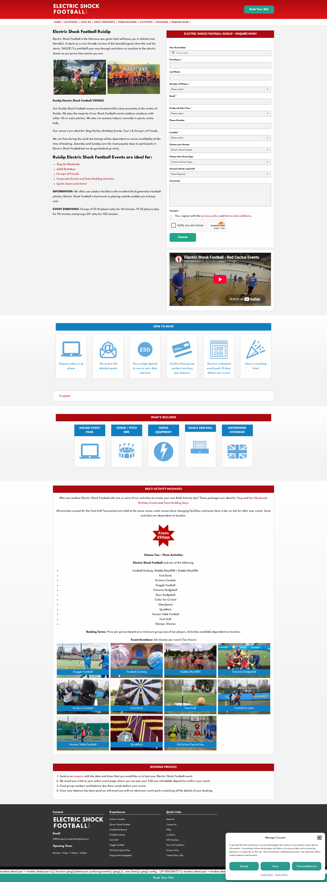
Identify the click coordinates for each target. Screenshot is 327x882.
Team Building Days (176, 503)
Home (57, 22)
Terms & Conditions (175, 845)
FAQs (168, 830)
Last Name (175, 72)
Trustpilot (64, 396)
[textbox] (178, 89)
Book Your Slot (259, 9)
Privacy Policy (281, 875)
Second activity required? (182, 169)
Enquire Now (180, 22)
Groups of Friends (68, 174)
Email (173, 96)
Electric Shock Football (120, 825)
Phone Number (177, 120)
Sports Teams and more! (72, 183)
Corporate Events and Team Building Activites (85, 179)
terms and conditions (238, 216)
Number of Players (180, 84)
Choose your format (179, 145)
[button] (319, 838)
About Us (170, 819)
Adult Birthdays (104, 22)
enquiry (79, 776)
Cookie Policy (267, 875)
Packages (162, 22)
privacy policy (210, 216)
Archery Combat (117, 819)
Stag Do (86, 22)
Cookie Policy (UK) (174, 856)
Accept (244, 866)
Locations (71, 22)
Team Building (127, 22)
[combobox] (220, 89)
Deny (275, 866)
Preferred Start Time (181, 108)
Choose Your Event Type (181, 157)
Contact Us (171, 825)
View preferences (307, 866)
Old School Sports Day (120, 850)
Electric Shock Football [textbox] (181, 150)
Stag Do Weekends (68, 164)
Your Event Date (178, 48)
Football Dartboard (118, 830)
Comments (175, 181)
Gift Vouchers (172, 840)
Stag (240, 498)
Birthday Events (148, 503)
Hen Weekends (258, 498)
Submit (183, 237)
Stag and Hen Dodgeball (121, 856)
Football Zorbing (117, 835)
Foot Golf (114, 840)
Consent (174, 211)
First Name (176, 60)
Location (174, 133)
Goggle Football (117, 845)
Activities (146, 22)
